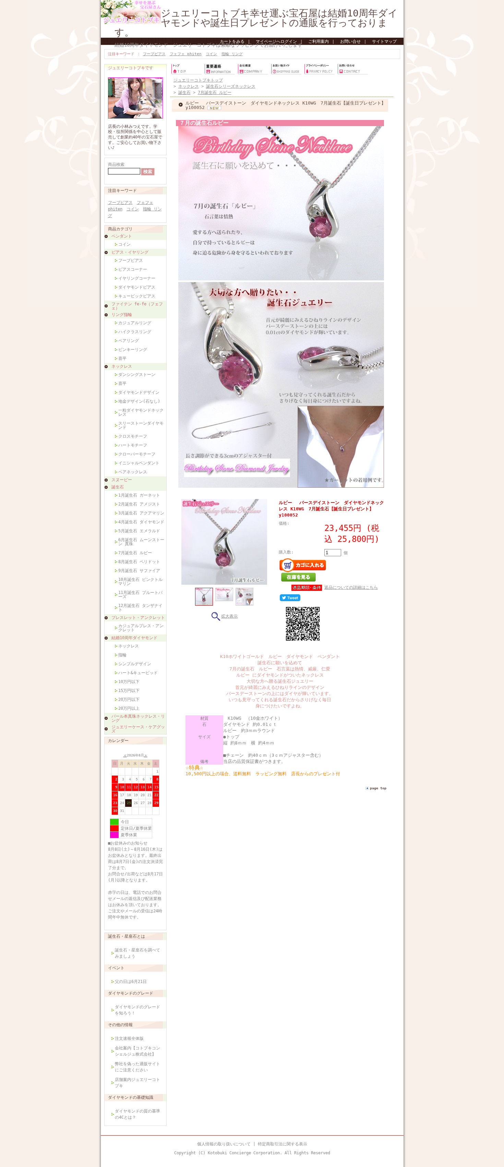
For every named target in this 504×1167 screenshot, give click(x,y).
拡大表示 (229, 616)
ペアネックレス (132, 472)
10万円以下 (129, 681)
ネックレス (121, 366)
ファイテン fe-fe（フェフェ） (137, 306)
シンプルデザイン (134, 663)
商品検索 (116, 164)
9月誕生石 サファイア (139, 570)
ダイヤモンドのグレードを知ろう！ (137, 1010)
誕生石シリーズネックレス (230, 86)
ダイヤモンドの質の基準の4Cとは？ (137, 1114)
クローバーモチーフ (136, 454)
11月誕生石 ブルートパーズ (140, 594)
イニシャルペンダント (138, 463)
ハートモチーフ (132, 445)
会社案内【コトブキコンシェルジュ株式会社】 (137, 1051)
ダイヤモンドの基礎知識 (130, 1097)
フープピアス (154, 54)
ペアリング (128, 340)
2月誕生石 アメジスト (139, 504)
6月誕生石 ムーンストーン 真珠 (141, 541)
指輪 (122, 655)
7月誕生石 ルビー (135, 552)
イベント (116, 968)
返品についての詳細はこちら (351, 587)
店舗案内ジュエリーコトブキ (137, 1082)
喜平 (122, 358)
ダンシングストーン (136, 374)
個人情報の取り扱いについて (224, 1144)
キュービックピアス (136, 296)
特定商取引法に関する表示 (282, 1144)
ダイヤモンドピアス (136, 287)
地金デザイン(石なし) (139, 401)
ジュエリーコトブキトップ (198, 80)
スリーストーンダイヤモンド (141, 425)
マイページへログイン (276, 41)
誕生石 (117, 487)
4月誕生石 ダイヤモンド (141, 522)
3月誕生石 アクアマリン (141, 513)
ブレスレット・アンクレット (138, 617)
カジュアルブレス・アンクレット (141, 627)
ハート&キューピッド (138, 672)
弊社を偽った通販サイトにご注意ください (137, 1066)
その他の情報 (120, 1025)
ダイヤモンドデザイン (138, 392)
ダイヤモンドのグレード (130, 993)
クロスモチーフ (132, 436)
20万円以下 (129, 699)
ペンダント (121, 236)
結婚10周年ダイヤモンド (134, 637)
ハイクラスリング (134, 331)
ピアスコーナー (132, 269)
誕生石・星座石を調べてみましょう (137, 953)
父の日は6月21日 (131, 981)
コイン (211, 54)
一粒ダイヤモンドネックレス (141, 412)
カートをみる (232, 41)
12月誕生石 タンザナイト (140, 607)
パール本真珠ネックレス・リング (138, 718)
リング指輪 (121, 314)
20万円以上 (129, 708)
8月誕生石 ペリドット (139, 561)
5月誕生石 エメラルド (139, 530)
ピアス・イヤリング (129, 252)
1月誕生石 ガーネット (139, 495)
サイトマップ (384, 41)
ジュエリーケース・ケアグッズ (138, 729)
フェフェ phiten (186, 54)
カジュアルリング (134, 322)
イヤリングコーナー (136, 278)
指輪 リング (232, 54)
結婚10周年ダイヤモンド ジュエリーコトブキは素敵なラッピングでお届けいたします (208, 45)
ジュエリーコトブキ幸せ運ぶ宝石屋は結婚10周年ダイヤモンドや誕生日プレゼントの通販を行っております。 (256, 23)
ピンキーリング (132, 349)
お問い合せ (350, 41)
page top (378, 788)
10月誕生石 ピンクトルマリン (140, 581)
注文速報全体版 (129, 1038)
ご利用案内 (318, 41)
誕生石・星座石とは (126, 936)
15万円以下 (129, 690)
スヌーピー (121, 479)
